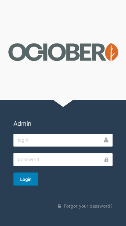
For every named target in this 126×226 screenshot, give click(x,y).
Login (26, 179)
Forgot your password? (88, 206)
